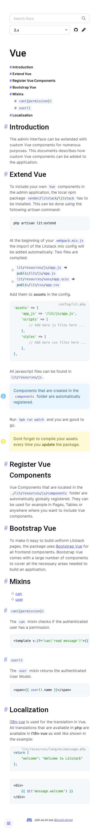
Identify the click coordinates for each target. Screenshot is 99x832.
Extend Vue (21, 74)
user (19, 599)
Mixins (18, 94)
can (18, 593)
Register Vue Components (34, 80)
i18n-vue (17, 721)
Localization (22, 115)
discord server (63, 820)
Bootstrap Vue (24, 87)
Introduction (22, 67)
